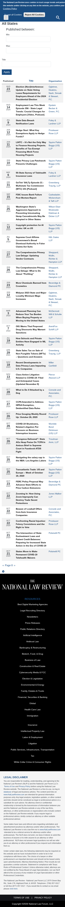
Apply (7, 72)
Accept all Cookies (13, 14)
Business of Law (32, 660)
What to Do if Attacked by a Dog (30, 391)
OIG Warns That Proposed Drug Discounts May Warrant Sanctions (30, 329)
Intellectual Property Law (32, 731)
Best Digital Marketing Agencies (33, 604)
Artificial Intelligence (32, 635)
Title (4, 59)
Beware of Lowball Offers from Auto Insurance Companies (29, 512)
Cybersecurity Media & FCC (32, 672)
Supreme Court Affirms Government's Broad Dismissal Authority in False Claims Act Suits (30, 242)
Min (8, 34)
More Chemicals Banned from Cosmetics (31, 284)
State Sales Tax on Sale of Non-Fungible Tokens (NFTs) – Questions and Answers (31, 353)
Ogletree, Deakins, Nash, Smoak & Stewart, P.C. (55, 93)
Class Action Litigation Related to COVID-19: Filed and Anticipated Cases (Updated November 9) (29, 379)
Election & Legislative (32, 678)
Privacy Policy (24, 786)
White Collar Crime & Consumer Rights (32, 762)
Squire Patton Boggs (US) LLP (55, 145)
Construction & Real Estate (32, 666)
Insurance (32, 725)
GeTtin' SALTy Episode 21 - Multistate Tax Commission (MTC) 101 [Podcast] (30, 185)
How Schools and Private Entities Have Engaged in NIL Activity (31, 341)
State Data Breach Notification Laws (25, 122)
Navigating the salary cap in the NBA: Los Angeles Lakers (31, 459)
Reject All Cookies (34, 14)
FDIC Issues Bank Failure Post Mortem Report (29, 196)
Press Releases (32, 623)
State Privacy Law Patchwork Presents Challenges (31, 162)
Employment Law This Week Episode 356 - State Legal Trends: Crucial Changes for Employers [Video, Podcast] (30, 110)
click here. (14, 889)
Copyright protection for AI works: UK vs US (30, 226)
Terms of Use (9, 786)
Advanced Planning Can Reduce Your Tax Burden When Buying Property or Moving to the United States (30, 316)
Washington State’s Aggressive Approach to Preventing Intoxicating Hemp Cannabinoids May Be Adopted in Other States (30, 213)
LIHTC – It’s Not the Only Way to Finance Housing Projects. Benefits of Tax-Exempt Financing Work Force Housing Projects (31, 148)
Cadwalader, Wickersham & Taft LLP (55, 197)
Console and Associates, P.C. (55, 393)
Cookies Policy (10, 8)
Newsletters (32, 617)
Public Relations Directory (32, 629)
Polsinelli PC (54, 533)
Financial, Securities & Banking (32, 697)
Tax (32, 756)
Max (8, 46)
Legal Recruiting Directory (32, 610)
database (7, 792)
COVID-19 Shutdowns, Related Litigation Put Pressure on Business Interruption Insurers (27, 428)
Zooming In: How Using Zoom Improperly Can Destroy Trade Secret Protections (28, 498)
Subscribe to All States (3, 571)
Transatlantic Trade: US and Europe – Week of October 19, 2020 (30, 472)
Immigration (32, 715)
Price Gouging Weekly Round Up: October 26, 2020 (31, 415)
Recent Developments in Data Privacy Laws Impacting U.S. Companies (31, 365)
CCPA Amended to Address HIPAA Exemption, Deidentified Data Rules (30, 405)
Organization (55, 81)
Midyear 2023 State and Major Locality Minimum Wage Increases (31, 295)
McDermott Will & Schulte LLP (55, 314)
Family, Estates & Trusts (32, 691)
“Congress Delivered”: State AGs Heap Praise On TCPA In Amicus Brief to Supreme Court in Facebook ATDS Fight (30, 445)
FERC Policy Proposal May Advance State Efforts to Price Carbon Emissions (29, 484)
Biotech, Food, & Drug (32, 654)
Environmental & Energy (32, 685)
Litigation (32, 743)
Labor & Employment (33, 737)
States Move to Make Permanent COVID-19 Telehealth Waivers (26, 554)
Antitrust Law (32, 641)
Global (32, 703)
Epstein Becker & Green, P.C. (54, 108)
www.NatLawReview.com (14, 795)
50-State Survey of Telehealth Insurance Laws (31, 174)
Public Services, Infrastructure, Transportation (32, 749)
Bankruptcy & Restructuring (33, 647)
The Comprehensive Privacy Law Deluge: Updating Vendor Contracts (30, 255)
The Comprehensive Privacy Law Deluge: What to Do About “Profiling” (30, 270)
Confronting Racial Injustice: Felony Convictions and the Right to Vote (31, 524)
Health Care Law (32, 709)
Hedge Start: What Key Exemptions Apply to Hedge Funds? (30, 133)
